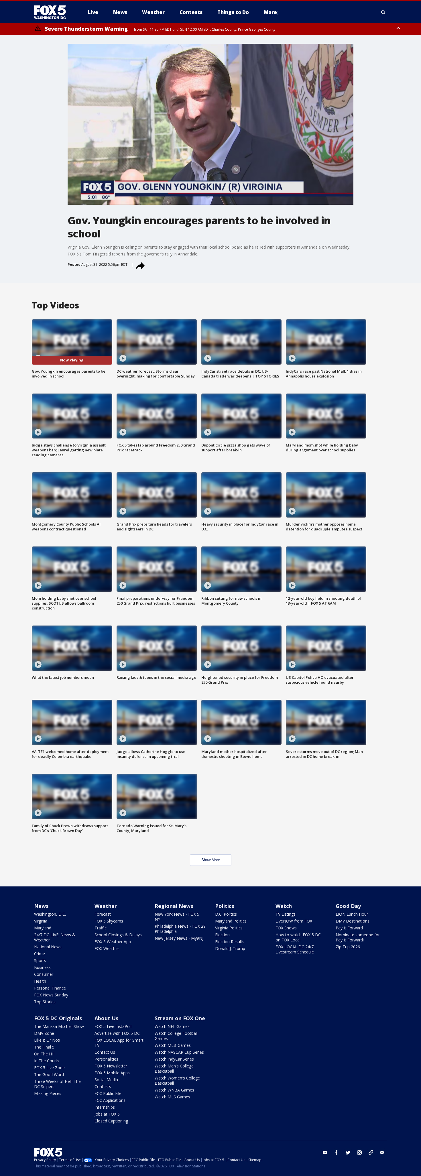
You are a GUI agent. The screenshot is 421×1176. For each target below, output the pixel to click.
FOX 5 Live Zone (49, 1067)
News (41, 905)
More (270, 12)
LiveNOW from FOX (294, 921)
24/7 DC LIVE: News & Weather (54, 937)
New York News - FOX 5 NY (177, 916)
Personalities (106, 1059)
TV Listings (286, 914)
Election (222, 934)
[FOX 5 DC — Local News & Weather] (53, 12)
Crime (39, 953)
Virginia (40, 921)
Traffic (101, 928)
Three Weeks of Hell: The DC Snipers (57, 1084)
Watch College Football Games (176, 1036)
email (382, 1152)
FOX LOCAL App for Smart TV (119, 1042)
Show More (210, 860)
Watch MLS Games (172, 1097)
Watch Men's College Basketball (174, 1068)
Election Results (229, 941)
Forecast (103, 914)
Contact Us (105, 1052)
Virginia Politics (229, 928)
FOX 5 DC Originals (58, 1018)
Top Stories (45, 1001)
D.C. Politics (226, 914)
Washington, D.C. (50, 914)
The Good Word (49, 1074)
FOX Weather (107, 948)
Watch (284, 905)
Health (40, 981)
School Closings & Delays (118, 934)
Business (42, 967)
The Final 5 (44, 1047)
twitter (348, 1152)
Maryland (42, 928)
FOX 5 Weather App (113, 941)
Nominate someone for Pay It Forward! (358, 937)
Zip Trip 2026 (348, 946)
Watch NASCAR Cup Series (179, 1052)
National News (48, 946)
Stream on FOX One (180, 1018)
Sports (40, 960)
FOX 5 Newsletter (111, 1066)
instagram (359, 1152)
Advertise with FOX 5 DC (117, 1033)
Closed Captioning (111, 1121)
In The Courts (46, 1060)
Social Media (106, 1079)
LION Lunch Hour (352, 914)
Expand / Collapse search (383, 12)
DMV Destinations (352, 921)
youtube (325, 1152)
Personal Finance (50, 988)
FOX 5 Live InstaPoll (113, 1026)
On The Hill (44, 1054)
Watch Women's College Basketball (177, 1080)
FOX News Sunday (51, 995)
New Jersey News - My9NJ (179, 938)
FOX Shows (286, 928)
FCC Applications (110, 1100)
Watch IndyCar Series (174, 1059)
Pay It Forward (349, 928)
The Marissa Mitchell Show (59, 1026)
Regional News (174, 905)
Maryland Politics (231, 921)
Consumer (43, 974)
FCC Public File (108, 1093)
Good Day (348, 905)
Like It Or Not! (47, 1040)
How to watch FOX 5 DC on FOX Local (298, 937)
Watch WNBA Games (174, 1090)
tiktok (370, 1152)
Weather (106, 905)
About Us (106, 1018)
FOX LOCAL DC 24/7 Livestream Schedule (295, 949)
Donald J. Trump (230, 948)
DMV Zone (44, 1033)
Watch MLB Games (173, 1045)
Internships (105, 1107)
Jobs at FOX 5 (107, 1114)
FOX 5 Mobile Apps (112, 1072)
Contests (103, 1086)
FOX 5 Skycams (109, 921)
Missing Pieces (47, 1093)
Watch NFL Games (172, 1026)
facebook (336, 1152)
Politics (224, 905)
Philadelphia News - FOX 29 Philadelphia (180, 928)
